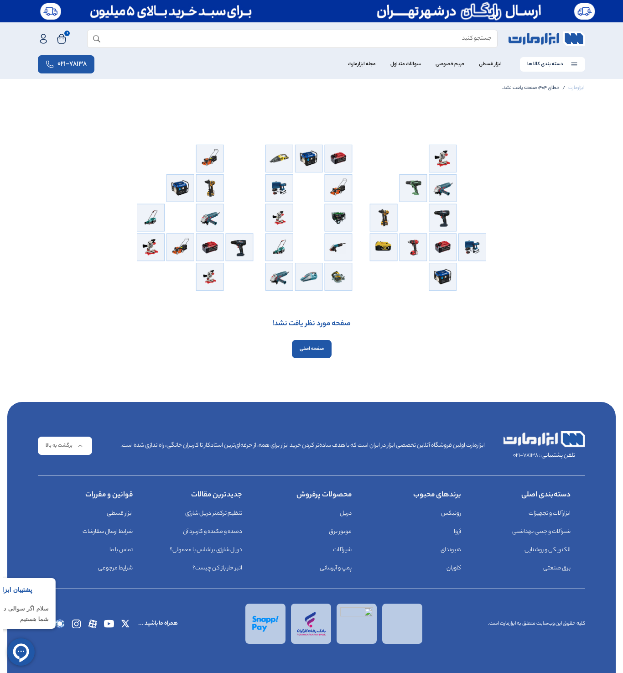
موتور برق (340, 532)
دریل (346, 513)
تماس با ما (121, 550)
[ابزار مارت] (547, 38)
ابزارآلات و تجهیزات (550, 513)
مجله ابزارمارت (362, 64)
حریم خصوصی (450, 64)
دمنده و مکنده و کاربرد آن (212, 532)
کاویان (453, 568)
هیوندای (451, 550)
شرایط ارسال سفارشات (108, 532)
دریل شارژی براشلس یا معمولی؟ (206, 550)
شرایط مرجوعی (115, 568)
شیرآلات (342, 550)
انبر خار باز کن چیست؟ (217, 568)
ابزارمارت (576, 88)
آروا (457, 532)
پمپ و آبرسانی (336, 568)
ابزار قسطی (490, 64)
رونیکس (451, 513)
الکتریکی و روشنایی (547, 550)
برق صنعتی (557, 568)
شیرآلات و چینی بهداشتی (541, 532)
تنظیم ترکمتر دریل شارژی (213, 513)
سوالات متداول (405, 64)
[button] (65, 446)
